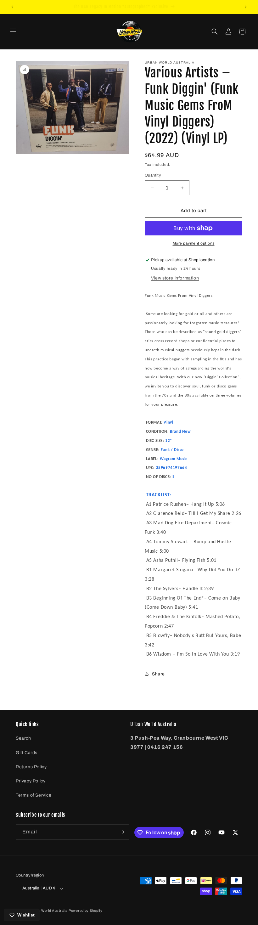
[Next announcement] (246, 7)
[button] (13, 31)
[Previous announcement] (12, 7)
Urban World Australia (49, 910)
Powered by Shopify (86, 910)
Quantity (153, 175)
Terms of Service (34, 795)
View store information (175, 278)
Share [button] (158, 674)
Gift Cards (26, 752)
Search (23, 738)
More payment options (194, 243)
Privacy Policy (30, 781)
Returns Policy (31, 766)
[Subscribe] (122, 832)
